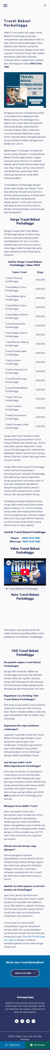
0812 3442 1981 (31, 538)
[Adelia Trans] (5, 5)
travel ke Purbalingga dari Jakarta (24, 938)
